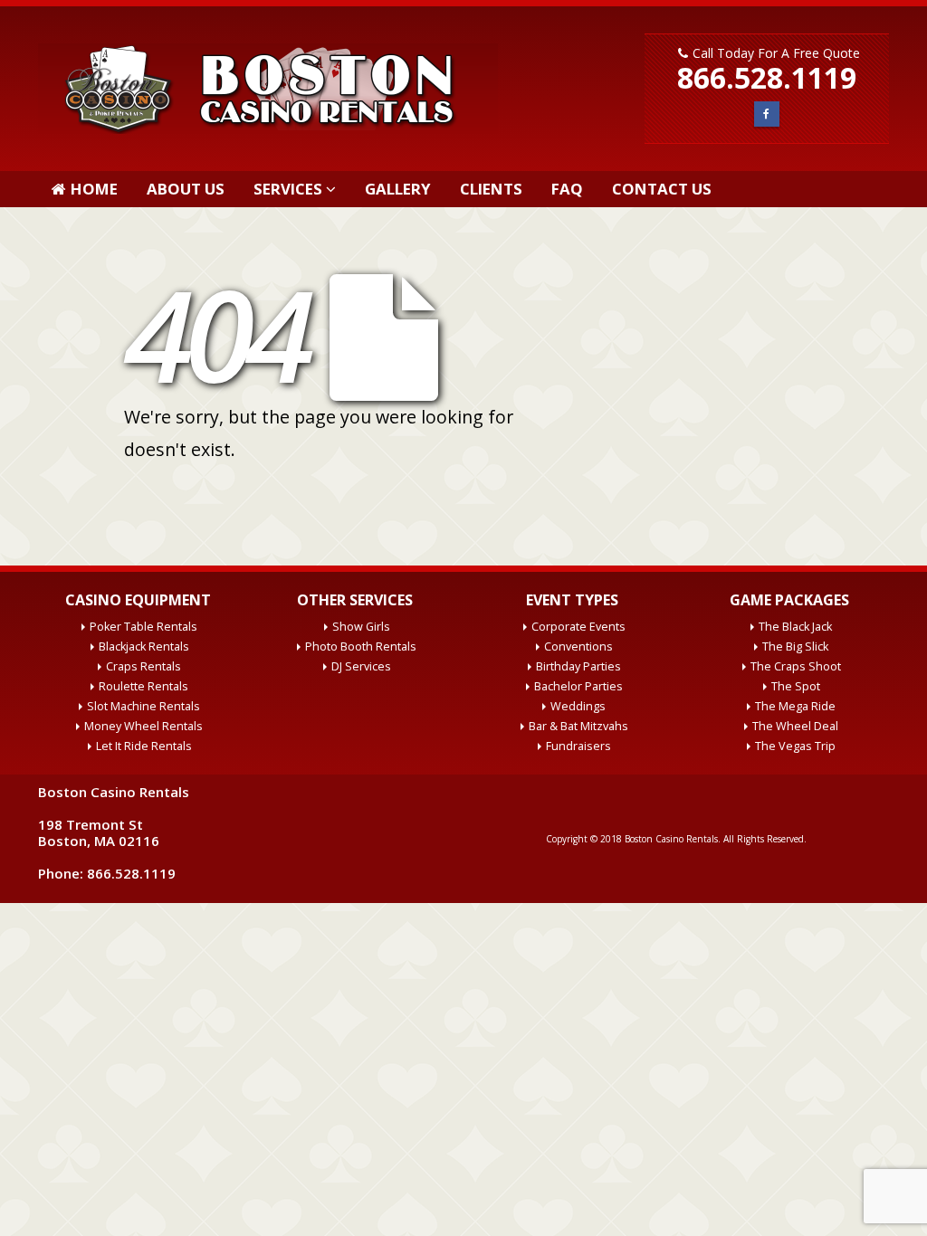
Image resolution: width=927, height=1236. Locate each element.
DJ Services (361, 666)
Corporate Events (578, 626)
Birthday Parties (578, 666)
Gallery (398, 188)
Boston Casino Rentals (671, 838)
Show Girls (361, 626)
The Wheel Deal (795, 726)
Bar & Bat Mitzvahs (578, 726)
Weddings (578, 706)
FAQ (567, 188)
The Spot (795, 686)
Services (287, 188)
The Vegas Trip (795, 746)
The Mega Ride (795, 706)
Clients (491, 188)
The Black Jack (795, 626)
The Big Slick (795, 646)
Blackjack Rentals (144, 646)
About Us (186, 188)
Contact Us (662, 188)
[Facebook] (766, 113)
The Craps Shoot (795, 666)
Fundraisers (578, 746)
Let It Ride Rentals (144, 746)
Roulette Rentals (143, 686)
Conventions (578, 646)
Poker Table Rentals (143, 626)
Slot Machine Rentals (143, 706)
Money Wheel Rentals (143, 726)
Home (94, 188)
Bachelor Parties (578, 686)
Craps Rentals (143, 666)
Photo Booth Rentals (360, 646)
